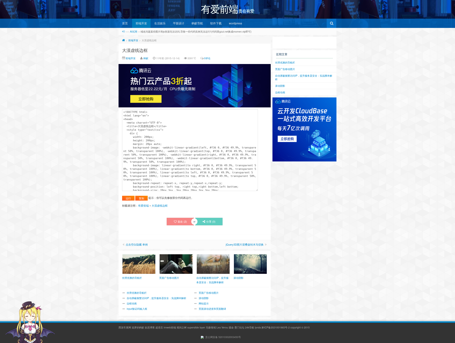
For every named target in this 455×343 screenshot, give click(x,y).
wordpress (235, 23)
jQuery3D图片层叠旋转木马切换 (245, 244)
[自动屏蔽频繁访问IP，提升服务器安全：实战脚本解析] (213, 263)
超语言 (159, 327)
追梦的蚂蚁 (138, 327)
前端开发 (141, 23)
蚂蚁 (145, 58)
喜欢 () (182, 221)
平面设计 (178, 23)
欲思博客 (150, 327)
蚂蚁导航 (197, 23)
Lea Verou (222, 327)
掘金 (231, 327)
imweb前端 (170, 327)
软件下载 (216, 23)
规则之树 (182, 327)
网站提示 (204, 303)
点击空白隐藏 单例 (137, 244)
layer (202, 327)
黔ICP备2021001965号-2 (276, 327)
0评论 (207, 58)
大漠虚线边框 (135, 50)
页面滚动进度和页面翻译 (212, 308)
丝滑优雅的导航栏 (137, 292)
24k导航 (249, 327)
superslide (193, 327)
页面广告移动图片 (209, 292)
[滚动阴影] (250, 263)
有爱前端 (143, 205)
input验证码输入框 (137, 308)
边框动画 (132, 303)
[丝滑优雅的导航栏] (138, 263)
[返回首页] (123, 40)
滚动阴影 (204, 298)
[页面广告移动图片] (176, 263)
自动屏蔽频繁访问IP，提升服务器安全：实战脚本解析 (156, 298)
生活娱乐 (160, 23)
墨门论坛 (239, 327)
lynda (258, 327)
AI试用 (134, 31)
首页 (125, 23)
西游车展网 (125, 327)
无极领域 (211, 327)
